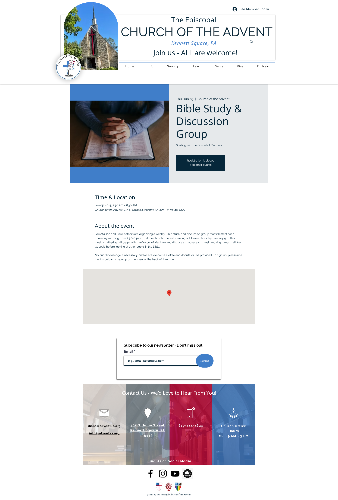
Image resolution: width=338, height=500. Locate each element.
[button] (151, 66)
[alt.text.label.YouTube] (175, 473)
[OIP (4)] (187, 473)
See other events (201, 164)
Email (129, 351)
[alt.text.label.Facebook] (150, 473)
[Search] (251, 41)
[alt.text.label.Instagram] (163, 473)
